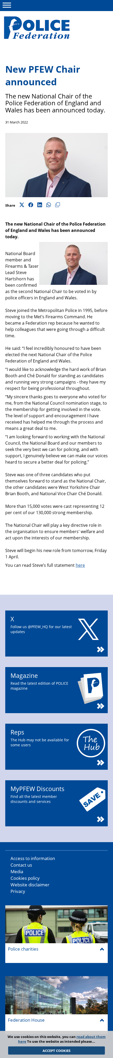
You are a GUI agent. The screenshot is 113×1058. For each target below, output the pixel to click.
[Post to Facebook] (30, 205)
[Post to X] (21, 205)
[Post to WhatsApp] (48, 205)
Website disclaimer (30, 885)
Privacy (18, 891)
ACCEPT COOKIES (56, 1050)
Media (17, 871)
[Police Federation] (44, 28)
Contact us (21, 865)
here (80, 565)
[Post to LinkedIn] (39, 205)
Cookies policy (25, 878)
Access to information (33, 858)
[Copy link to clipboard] (57, 205)
